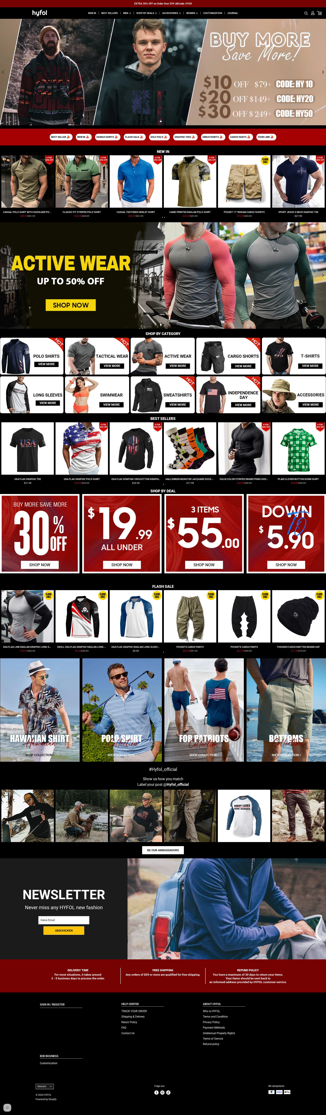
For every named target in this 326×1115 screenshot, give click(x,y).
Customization (48, 1063)
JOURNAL (232, 13)
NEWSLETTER (64, 894)
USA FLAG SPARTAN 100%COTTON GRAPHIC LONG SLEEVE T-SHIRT (135, 479)
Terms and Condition (215, 1016)
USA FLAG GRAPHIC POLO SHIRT (82, 479)
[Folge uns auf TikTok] (168, 1092)
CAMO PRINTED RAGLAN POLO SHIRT (190, 212)
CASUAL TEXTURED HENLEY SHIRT (136, 212)
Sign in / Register (52, 1004)
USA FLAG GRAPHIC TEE (27, 479)
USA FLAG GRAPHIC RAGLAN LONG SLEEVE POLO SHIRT (135, 647)
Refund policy (211, 1044)
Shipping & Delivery (133, 1016)
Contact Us (127, 1033)
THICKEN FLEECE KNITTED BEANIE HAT (298, 647)
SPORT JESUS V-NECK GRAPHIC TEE (298, 212)
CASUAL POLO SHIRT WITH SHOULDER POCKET (27, 212)
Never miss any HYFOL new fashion (64, 907)
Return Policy (129, 1022)
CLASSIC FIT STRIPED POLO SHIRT (82, 212)
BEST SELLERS (109, 13)
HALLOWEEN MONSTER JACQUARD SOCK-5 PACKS (190, 479)
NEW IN (92, 13)
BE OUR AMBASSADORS (163, 850)
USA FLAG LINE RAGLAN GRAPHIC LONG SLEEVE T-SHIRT (27, 647)
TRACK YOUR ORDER (134, 1011)
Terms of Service (213, 1038)
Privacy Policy (211, 1022)
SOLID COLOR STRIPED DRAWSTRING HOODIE (244, 479)
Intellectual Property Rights (219, 1033)
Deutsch (42, 1086)
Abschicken (64, 930)
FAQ (123, 1027)
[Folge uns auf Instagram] (162, 1092)
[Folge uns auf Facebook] (156, 1092)
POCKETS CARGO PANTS (190, 647)
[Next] (323, 72)
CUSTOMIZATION (212, 13)
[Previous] (3, 72)
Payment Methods (214, 1027)
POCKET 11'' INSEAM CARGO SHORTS (244, 212)
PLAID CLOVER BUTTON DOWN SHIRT (298, 479)
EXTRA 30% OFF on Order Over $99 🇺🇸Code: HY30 (163, 3)
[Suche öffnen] (306, 13)
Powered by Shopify (46, 1099)
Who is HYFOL (211, 1011)
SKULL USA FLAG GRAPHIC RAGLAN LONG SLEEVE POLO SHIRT (81, 647)
